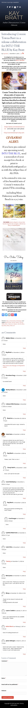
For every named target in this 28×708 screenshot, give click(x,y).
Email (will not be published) (10, 684)
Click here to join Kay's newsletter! (10, 2)
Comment (5, 661)
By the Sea (8, 322)
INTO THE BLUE (20, 60)
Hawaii (15, 324)
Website (4, 690)
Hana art (10, 324)
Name (4, 678)
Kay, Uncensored (11, 321)
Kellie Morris (10, 626)
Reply (24, 348)
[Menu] (14, 29)
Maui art (12, 325)
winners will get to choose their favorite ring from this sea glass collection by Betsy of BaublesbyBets (14, 223)
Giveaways (19, 321)
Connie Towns (15, 322)
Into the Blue (20, 324)
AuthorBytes (13, 705)
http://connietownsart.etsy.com (14, 133)
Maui (8, 325)
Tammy (8, 561)
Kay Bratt (4, 325)
